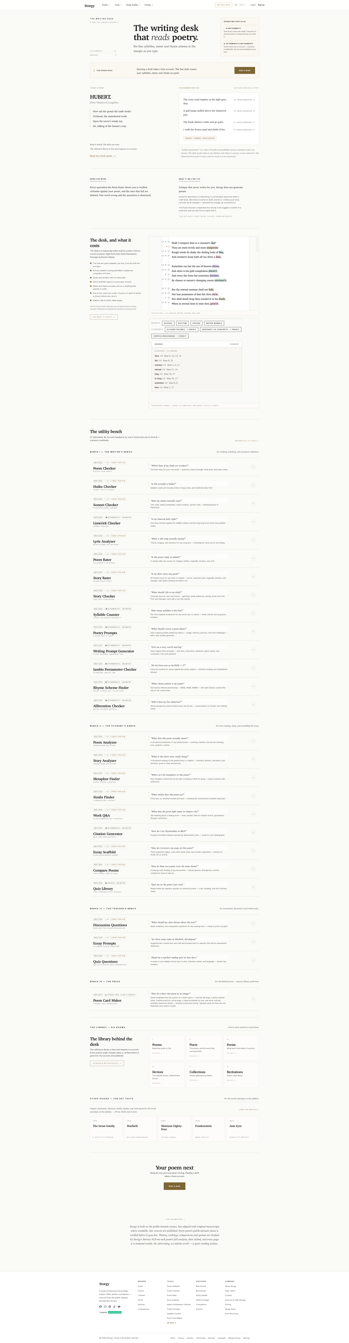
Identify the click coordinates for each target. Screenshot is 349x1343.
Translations (201, 1304)
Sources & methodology (107, 1063)
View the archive (249, 1109)
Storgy (89, 5)
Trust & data (200, 1338)
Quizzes (199, 1309)
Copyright (222, 1338)
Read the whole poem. (103, 155)
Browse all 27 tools (247, 441)
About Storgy (230, 1286)
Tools (117, 5)
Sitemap (246, 1338)
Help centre (230, 1291)
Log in (253, 5)
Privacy (181, 1338)
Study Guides (132, 5)
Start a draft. (245, 70)
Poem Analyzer (173, 1286)
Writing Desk (223, 5)
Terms (172, 1338)
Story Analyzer (173, 1300)
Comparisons (143, 1309)
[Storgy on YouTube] (119, 1306)
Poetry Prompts (173, 1309)
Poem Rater (172, 1295)
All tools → (171, 1323)
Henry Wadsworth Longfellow (104, 102)
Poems (105, 5)
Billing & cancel (234, 1338)
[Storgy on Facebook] (100, 1306)
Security (190, 1338)
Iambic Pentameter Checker (179, 1304)
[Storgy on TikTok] (114, 1306)
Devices (141, 1304)
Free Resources (232, 1313)
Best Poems (201, 1286)
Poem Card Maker (174, 1318)
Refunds (211, 1338)
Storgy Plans (230, 1309)
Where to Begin (202, 1300)
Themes (141, 1295)
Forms (140, 1300)
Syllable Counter (174, 1313)
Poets (140, 1286)
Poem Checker (173, 1291)
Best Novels (201, 1291)
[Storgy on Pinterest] (110, 1306)
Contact (228, 1295)
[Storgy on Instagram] (105, 1306)
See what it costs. (104, 317)
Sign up (261, 5)
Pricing (148, 5)
